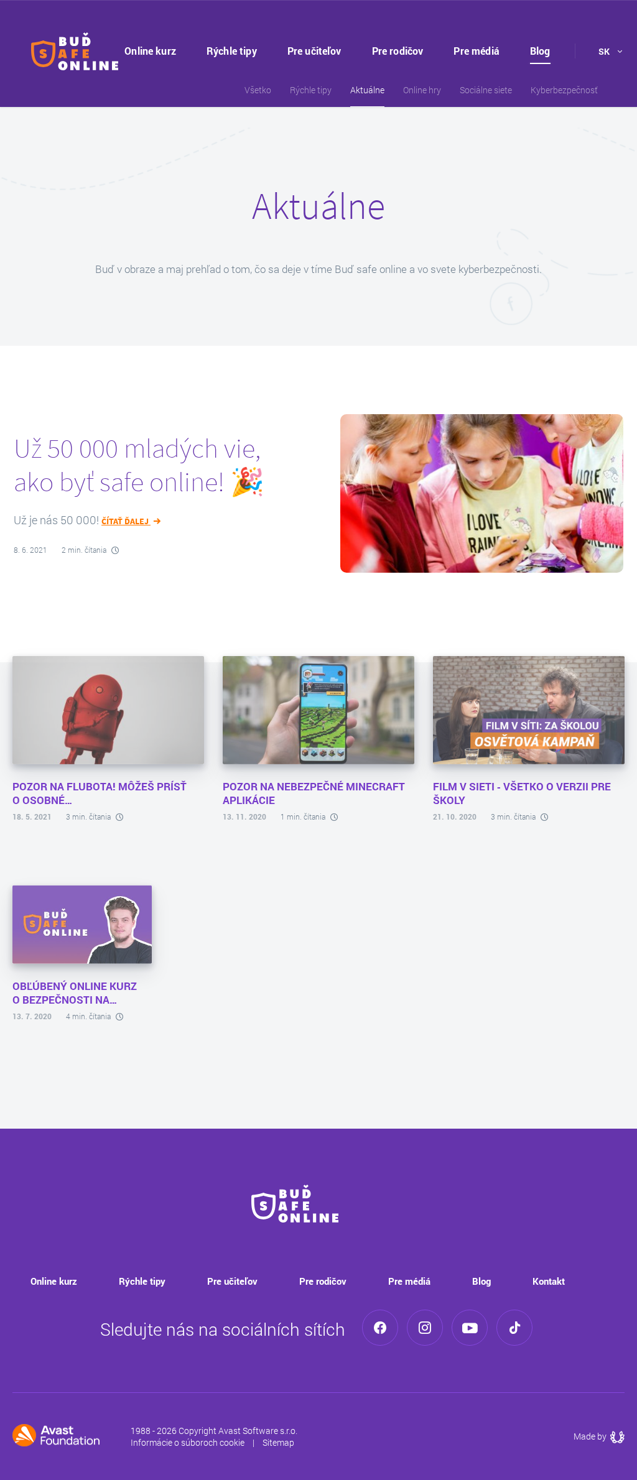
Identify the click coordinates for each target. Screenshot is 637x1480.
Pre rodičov (398, 50)
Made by (599, 1436)
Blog (540, 50)
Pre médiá (476, 50)
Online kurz (150, 50)
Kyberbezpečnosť (564, 90)
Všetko (257, 90)
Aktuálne (367, 90)
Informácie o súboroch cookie (187, 1442)
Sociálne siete (486, 90)
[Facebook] (380, 1328)
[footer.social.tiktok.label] (514, 1328)
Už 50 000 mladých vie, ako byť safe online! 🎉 (139, 465)
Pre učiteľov (314, 50)
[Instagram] (425, 1328)
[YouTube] (470, 1328)
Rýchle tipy (232, 50)
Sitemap (278, 1442)
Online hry (422, 90)
